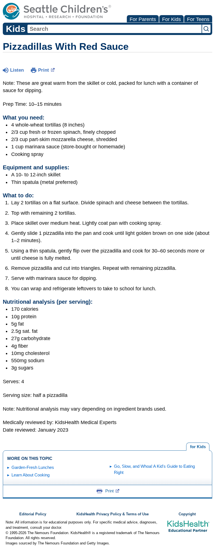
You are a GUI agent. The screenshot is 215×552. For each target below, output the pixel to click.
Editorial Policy (32, 514)
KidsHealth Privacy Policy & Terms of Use (112, 514)
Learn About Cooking (30, 475)
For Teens (198, 19)
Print (43, 70)
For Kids (171, 19)
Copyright (187, 514)
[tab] (197, 447)
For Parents (143, 19)
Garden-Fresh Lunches (32, 467)
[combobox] (114, 29)
